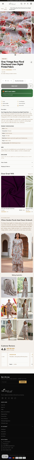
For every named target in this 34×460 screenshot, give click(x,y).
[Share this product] (31, 62)
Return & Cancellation (5, 411)
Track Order (3, 431)
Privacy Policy (3, 416)
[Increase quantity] (11, 80)
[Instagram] (2, 398)
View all (29, 174)
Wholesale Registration (5, 421)
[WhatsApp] (15, 398)
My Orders (3, 436)
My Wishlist (3, 434)
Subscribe (22, 382)
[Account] (27, 3)
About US (3, 405)
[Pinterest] (9, 398)
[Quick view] (23, 206)
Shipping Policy (4, 414)
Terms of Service (4, 418)
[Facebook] (5, 398)
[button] (25, 81)
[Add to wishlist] (31, 86)
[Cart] (31, 4)
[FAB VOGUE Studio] (12, 4)
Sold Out (14, 86)
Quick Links (4, 402)
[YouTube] (12, 398)
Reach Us (3, 407)
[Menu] (3, 4)
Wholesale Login (4, 423)
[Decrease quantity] (3, 80)
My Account (4, 426)
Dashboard (3, 429)
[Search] (21, 4)
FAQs (2, 409)
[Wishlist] (24, 3)
